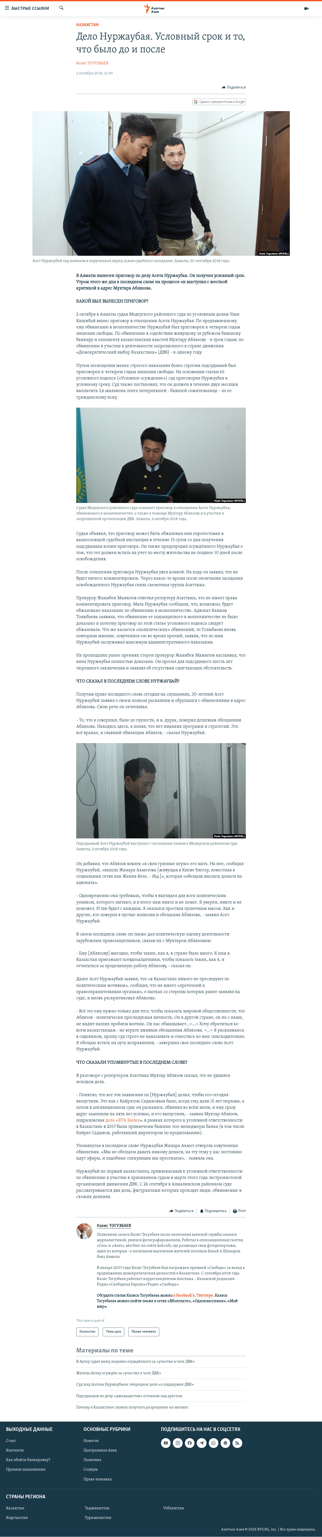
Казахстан (87, 25)
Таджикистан (97, 1508)
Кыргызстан (17, 1518)
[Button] (234, 87)
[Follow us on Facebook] (189, 1443)
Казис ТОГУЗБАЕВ (92, 63)
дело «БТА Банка (122, 1120)
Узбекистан (173, 1508)
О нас (11, 1441)
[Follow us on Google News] (225, 1443)
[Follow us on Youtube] (166, 1443)
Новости (91, 1441)
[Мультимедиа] (306, 8)
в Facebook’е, (184, 1296)
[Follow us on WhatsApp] (213, 1443)
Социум (91, 1470)
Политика (92, 1460)
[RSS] (237, 1443)
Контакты (15, 1451)
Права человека (98, 1479)
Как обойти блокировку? (28, 1460)
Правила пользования (25, 1470)
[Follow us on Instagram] (177, 1443)
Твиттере (204, 1296)
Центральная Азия (100, 1451)
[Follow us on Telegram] (201, 1443)
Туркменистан (98, 1518)
